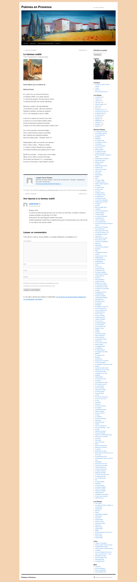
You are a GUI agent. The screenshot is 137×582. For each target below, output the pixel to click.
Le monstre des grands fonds (102, 474)
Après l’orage (98, 171)
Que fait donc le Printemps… (102, 227)
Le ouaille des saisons (100, 194)
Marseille (97, 118)
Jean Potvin (98, 525)
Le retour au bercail (99, 391)
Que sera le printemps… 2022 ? (102, 427)
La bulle (97, 395)
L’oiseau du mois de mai (101, 469)
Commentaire (27, 241)
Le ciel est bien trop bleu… (101, 342)
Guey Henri (98, 518)
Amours (97, 99)
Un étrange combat (99, 180)
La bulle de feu (98, 359)
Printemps (97, 122)
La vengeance (98, 407)
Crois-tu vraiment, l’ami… (101, 310)
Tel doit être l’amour (100, 301)
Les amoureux (98, 303)
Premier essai (98, 341)
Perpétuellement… (99, 261)
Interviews (33, 43)
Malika (96, 530)
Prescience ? (98, 404)
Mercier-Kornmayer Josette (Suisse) (103, 532)
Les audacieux (98, 416)
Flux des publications (100, 568)
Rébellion (97, 353)
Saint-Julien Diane (99, 559)
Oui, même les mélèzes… (101, 272)
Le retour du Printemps (100, 418)
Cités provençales (99, 104)
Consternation (98, 144)
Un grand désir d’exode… (101, 339)
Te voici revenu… (99, 321)
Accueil (26, 43)
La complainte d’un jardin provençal (103, 364)
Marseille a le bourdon (100, 431)
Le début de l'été (99, 113)
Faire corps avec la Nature (101, 436)
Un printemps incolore (100, 198)
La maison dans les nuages (101, 286)
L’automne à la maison (100, 153)
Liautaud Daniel (99, 528)
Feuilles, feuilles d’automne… (102, 183)
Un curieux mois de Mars (101, 131)
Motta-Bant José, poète (100, 555)
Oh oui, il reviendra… (100, 315)
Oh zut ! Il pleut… (99, 313)
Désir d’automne (99, 344)
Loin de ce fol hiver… (100, 413)
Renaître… (97, 176)
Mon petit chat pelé (99, 422)
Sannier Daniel (98, 536)
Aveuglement (98, 462)
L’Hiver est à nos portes (101, 169)
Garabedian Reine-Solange (101, 546)
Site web (25, 277)
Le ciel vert (97, 191)
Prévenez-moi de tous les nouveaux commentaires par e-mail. (42, 283)
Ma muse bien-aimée (100, 160)
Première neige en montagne (102, 158)
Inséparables (98, 304)
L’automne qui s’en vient (101, 373)
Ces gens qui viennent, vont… (102, 232)
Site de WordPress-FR (100, 572)
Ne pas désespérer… (100, 393)
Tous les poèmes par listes (45, 43)
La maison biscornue (100, 312)
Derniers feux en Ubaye (101, 451)
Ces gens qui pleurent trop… (102, 211)
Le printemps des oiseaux (101, 234)
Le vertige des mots (99, 140)
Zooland (97, 126)
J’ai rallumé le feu (99, 218)
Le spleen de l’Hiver (100, 263)
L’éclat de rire (83, 50)
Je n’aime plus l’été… (100, 355)
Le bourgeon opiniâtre (100, 487)
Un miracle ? (98, 164)
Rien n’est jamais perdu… (101, 207)
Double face (98, 483)
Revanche (97, 357)
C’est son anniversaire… (101, 221)
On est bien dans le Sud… (101, 456)
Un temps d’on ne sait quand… (102, 288)
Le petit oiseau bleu (99, 281)
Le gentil (97, 429)
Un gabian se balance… (100, 182)
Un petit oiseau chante (100, 333)
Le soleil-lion (98, 115)
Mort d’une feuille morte (101, 445)
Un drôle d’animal (99, 214)
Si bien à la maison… (100, 337)
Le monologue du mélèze (101, 285)
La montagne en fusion (100, 292)
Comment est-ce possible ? (101, 465)
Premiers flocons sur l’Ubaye (102, 369)
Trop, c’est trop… (99, 147)
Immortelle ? (98, 138)
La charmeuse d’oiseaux (101, 142)
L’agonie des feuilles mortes (101, 368)
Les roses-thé (98, 267)
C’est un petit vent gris (100, 478)
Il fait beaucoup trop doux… (102, 238)
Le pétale (97, 205)
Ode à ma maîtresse (99, 279)
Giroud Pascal (98, 516)
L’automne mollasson (29, 50)
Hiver (96, 108)
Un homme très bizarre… (101, 409)
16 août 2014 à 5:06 (34, 206)
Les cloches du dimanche (101, 216)
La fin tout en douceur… (101, 406)
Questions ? (98, 124)
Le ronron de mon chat (100, 378)
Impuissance (98, 420)
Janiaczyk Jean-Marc (100, 523)
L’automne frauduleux (100, 323)
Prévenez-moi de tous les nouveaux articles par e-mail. (40, 286)
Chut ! (96, 178)
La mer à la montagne (100, 362)
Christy (97, 512)
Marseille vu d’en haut (100, 283)
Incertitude (97, 248)
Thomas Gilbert (99, 537)
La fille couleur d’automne (101, 274)
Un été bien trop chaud (100, 371)
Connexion (97, 566)
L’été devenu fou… (99, 299)
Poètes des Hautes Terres (101, 557)
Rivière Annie (98, 534)
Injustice (97, 366)
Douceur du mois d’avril (101, 256)
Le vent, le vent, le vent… (101, 398)
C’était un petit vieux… (100, 317)
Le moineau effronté (100, 350)
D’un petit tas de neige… (101, 151)
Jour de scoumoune (99, 442)
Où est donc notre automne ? (102, 247)
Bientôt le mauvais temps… (101, 165)
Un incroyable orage (100, 135)
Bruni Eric (97, 510)
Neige (96, 250)
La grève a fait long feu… (101, 425)
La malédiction (98, 348)
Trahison (97, 424)
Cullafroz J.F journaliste (101, 543)
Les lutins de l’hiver (100, 270)
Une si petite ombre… (100, 229)
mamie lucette (33, 203)
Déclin (96, 265)
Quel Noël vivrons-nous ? (101, 463)
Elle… (96, 480)
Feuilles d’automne (99, 411)
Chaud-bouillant (99, 377)
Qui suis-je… (98, 277)
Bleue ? (97, 443)
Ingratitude (97, 137)
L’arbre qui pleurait (99, 212)
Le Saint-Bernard (99, 196)
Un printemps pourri (100, 346)
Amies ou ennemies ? (100, 220)
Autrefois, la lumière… (100, 319)
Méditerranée (98, 120)
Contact (57, 43)
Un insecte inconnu (99, 485)
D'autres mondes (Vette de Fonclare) (103, 545)
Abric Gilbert (98, 503)
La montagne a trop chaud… (102, 351)
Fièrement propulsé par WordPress (104, 577)
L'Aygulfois (98, 550)
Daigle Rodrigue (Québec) (101, 514)
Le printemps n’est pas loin (101, 306)
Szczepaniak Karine (100, 561)
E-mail (25, 270)
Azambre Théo (98, 508)
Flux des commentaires (100, 570)
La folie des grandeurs (100, 295)
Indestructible (98, 245)
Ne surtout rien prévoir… (101, 308)
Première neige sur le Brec (101, 202)
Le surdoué (97, 438)
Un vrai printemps (99, 324)
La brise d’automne (99, 388)
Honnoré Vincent (99, 521)
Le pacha (97, 415)
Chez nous (43, 190)
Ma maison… (98, 185)
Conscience (98, 173)
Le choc (97, 400)
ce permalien (83, 190)
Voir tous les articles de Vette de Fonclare (48, 184)
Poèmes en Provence (36, 7)
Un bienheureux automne (101, 252)
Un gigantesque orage (100, 476)
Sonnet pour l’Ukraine (100, 389)
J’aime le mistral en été (100, 467)
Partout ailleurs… (99, 174)
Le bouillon (98, 203)
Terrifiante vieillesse (100, 192)
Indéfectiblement (99, 257)
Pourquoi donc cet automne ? (102, 360)
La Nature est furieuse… (101, 471)
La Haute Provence (99, 109)
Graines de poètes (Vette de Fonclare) (104, 548)
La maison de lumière (100, 146)
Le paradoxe (98, 402)
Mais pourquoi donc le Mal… (102, 230)
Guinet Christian (99, 519)
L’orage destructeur (99, 268)
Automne (97, 100)
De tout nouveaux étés (100, 326)
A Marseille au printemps (101, 297)
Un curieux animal (99, 187)
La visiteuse (98, 380)
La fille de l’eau (98, 167)
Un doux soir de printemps (101, 241)
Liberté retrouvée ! (99, 492)
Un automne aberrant (100, 259)
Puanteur (97, 330)
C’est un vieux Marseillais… (102, 200)
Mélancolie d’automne (100, 472)
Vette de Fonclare (43, 57)
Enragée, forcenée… (100, 162)
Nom (25, 264)
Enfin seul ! (98, 243)
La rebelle (97, 332)
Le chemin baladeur (99, 481)
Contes (96, 106)
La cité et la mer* (99, 189)
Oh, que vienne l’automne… (102, 496)
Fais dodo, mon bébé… (100, 489)
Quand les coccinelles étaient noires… (104, 434)
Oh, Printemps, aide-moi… (101, 133)
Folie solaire (98, 440)
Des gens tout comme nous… (102, 397)
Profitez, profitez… (99, 149)
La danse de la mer (99, 276)
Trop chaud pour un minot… (102, 382)
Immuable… (98, 375)
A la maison (98, 97)
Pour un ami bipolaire (100, 433)
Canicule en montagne (100, 490)
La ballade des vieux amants (101, 494)
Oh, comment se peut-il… (101, 384)
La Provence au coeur (52, 190)
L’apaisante (97, 209)
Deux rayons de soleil (100, 239)
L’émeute (97, 254)
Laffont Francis (98, 527)
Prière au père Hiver (100, 335)
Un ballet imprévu (99, 294)
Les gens (97, 117)
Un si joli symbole (99, 386)
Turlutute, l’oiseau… (100, 328)
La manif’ (97, 290)
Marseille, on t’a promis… (101, 447)
